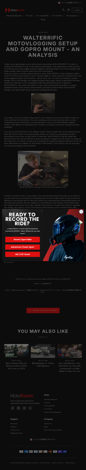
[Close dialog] (81, 211)
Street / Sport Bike (23, 239)
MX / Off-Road (22, 254)
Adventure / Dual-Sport (22, 247)
